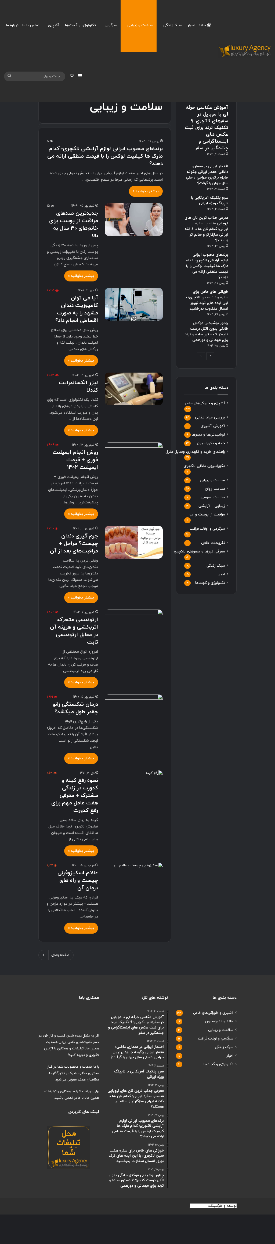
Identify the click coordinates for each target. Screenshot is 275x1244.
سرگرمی (110, 25)
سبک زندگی (172, 25)
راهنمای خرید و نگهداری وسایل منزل (195, 452)
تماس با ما (30, 25)
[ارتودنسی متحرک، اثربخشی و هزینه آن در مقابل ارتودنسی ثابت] (134, 626)
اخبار (191, 25)
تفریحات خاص (213, 543)
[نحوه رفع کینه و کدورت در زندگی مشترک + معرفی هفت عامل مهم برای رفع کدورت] (134, 786)
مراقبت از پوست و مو (207, 514)
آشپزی (53, 25)
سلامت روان (215, 489)
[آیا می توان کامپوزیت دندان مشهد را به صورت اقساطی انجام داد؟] (134, 304)
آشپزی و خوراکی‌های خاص (205, 403)
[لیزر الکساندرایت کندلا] (134, 389)
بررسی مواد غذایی (210, 417)
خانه (202, 25)
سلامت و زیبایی (140, 25)
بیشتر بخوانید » (146, 191)
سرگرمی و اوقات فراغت (207, 528)
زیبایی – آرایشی (211, 506)
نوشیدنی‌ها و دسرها (208, 434)
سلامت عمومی (213, 497)
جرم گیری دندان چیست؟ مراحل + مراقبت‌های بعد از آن (74, 543)
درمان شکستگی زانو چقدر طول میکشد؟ (75, 708)
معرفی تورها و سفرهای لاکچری (199, 551)
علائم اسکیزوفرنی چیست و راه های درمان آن (77, 880)
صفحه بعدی (60, 955)
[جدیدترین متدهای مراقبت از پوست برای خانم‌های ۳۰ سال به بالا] (134, 219)
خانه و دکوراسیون (211, 443)
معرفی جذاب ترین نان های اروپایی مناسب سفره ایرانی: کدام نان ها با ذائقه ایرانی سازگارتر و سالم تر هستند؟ (206, 229)
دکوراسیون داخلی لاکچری (204, 466)
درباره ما (12, 25)
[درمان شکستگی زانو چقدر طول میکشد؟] (134, 710)
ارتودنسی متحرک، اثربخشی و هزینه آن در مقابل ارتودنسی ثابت (74, 631)
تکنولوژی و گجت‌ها (80, 25)
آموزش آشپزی (213, 426)
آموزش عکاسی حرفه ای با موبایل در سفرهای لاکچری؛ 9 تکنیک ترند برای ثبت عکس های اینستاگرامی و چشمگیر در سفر (206, 127)
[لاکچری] (244, 51)
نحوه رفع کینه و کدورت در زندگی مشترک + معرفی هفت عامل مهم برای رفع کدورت (74, 795)
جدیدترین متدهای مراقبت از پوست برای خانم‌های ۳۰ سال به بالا (73, 225)
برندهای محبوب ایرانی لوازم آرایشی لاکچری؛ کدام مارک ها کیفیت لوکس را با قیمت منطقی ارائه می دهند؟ (105, 156)
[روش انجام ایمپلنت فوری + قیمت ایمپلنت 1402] (134, 458)
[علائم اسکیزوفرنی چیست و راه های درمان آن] (134, 879)
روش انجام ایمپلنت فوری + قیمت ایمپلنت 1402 (75, 460)
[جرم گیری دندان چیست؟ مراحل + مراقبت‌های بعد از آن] (134, 542)
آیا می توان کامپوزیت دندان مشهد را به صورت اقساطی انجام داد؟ (76, 309)
